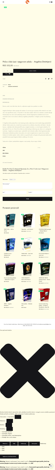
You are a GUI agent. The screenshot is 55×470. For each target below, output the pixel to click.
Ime (4, 192)
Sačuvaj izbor (34, 443)
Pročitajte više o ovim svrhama (9, 437)
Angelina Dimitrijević (13, 86)
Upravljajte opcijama (7, 431)
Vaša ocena (5, 179)
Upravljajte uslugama (7, 433)
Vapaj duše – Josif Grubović (27, 229)
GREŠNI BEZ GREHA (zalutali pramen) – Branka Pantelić (44, 279)
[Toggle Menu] (3, 2)
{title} (3, 446)
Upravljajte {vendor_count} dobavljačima (11, 435)
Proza (9, 84)
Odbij (14, 443)
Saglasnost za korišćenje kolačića (9, 456)
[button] (27, 371)
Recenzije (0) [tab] (6, 102)
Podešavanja (23, 443)
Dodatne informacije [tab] (8, 99)
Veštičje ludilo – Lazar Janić (27, 253)
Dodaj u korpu (32, 70)
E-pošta (30, 192)
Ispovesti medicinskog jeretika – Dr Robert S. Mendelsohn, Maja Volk (44, 305)
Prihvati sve (5, 443)
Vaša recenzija (6, 184)
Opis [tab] (4, 95)
